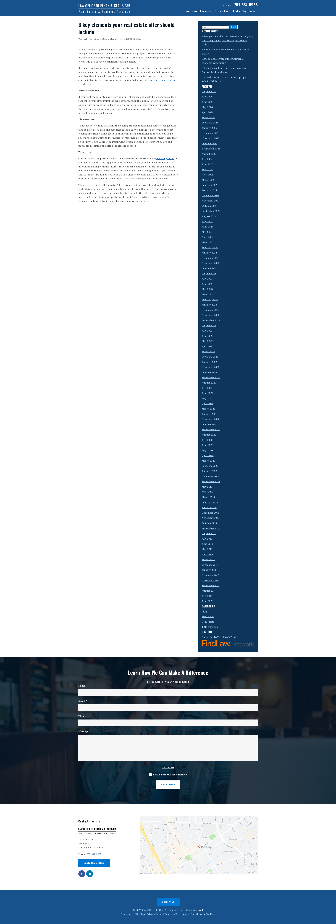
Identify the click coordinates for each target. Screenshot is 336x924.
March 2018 (208, 559)
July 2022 (207, 330)
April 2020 (208, 455)
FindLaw (211, 914)
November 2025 (210, 138)
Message (83, 731)
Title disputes (210, 626)
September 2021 (211, 377)
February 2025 (210, 185)
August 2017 (208, 590)
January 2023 (209, 304)
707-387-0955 (246, 4)
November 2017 (210, 580)
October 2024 (209, 205)
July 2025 (207, 159)
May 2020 (207, 450)
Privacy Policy (155, 914)
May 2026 (207, 107)
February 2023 (210, 299)
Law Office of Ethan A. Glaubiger (104, 39)
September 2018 (211, 528)
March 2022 (208, 351)
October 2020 (209, 424)
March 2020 (208, 460)
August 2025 (209, 153)
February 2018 (210, 564)
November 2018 (210, 517)
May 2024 (207, 231)
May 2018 (207, 549)
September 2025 (211, 148)
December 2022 (210, 309)
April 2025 (207, 174)
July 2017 (207, 595)
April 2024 (208, 237)
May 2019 (207, 486)
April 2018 (207, 554)
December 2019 (210, 476)
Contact (252, 11)
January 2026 (209, 127)
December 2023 (210, 257)
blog (204, 611)
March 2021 (208, 408)
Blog (244, 11)
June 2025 (207, 164)
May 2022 (207, 341)
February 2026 (210, 122)
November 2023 (211, 263)
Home (187, 11)
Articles (236, 11)
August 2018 (209, 533)
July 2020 (207, 439)
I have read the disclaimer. (170, 774)
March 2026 (208, 117)
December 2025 (210, 132)
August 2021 (209, 382)
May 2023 (207, 289)
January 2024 (209, 252)
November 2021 (210, 367)
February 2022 (210, 356)
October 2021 (209, 372)
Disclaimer (168, 767)
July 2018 (207, 538)
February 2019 (210, 502)
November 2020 (211, 419)
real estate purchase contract (159, 80)
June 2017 (207, 601)
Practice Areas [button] (206, 11)
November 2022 (210, 315)
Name (81, 685)
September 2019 (211, 481)
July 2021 (207, 387)
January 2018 (209, 569)
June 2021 (207, 393)
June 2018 (207, 543)
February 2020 (210, 465)
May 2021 (207, 398)
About (195, 11)
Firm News (208, 616)
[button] (333, 905)
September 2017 (210, 585)
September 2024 (211, 211)
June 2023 (207, 283)
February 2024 (210, 247)
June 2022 (207, 335)
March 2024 (208, 242)
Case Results (224, 11)
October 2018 (209, 523)
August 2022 (209, 325)
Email (82, 700)
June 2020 (207, 445)
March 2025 (208, 179)
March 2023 (208, 294)
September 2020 (211, 429)
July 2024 (207, 221)
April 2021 (207, 403)
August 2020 (209, 434)
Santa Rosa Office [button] (94, 862)
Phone (82, 716)
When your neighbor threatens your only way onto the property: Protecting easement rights (228, 40)
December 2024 (210, 195)
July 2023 (207, 278)
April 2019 (207, 491)
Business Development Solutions (183, 914)
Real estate (136, 39)
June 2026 (207, 101)
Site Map (140, 914)
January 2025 (209, 190)
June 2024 (207, 226)
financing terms (165, 158)
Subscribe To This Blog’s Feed (219, 637)
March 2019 (208, 497)
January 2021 (209, 413)
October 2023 (209, 268)
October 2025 (209, 143)
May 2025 (207, 169)
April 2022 (207, 346)
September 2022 (211, 320)
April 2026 (208, 112)
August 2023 (209, 273)
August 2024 (209, 216)
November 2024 (211, 200)
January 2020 (209, 471)
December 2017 (210, 575)
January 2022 (209, 361)
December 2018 (210, 512)
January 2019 (209, 507)
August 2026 (209, 91)
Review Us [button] (168, 901)
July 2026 (207, 96)
